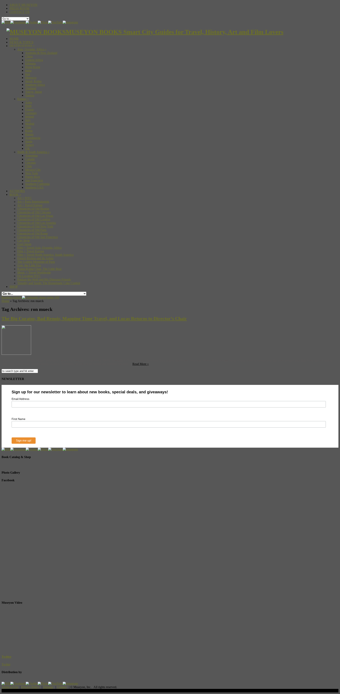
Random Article (11, 297)
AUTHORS (17, 191)
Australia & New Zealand (41, 53)
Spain (28, 141)
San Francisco (34, 180)
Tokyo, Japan (33, 91)
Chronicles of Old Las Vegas (35, 215)
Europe (23, 99)
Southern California (37, 184)
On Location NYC (29, 276)
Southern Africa (35, 84)
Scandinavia (32, 138)
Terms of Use (10, 687)
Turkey (29, 145)
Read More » (140, 364)
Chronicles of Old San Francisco (37, 237)
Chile (28, 166)
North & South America (33, 152)
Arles (28, 102)
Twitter (6, 656)
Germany (31, 113)
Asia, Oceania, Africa (31, 49)
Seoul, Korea (33, 81)
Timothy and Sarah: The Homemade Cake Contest (48, 283)
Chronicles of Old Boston (33, 208)
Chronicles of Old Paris (31, 230)
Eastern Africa (34, 60)
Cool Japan (24, 244)
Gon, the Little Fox (29, 265)
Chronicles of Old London (33, 219)
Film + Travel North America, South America (45, 254)
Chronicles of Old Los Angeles (36, 223)
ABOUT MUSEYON (23, 4)
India (28, 70)
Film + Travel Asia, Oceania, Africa (39, 247)
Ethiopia (30, 63)
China (29, 56)
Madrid (29, 123)
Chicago (30, 162)
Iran (27, 74)
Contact (62, 687)
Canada (30, 159)
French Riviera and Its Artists (35, 258)
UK (27, 148)
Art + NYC (24, 198)
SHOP (13, 286)
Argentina (31, 155)
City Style (23, 240)
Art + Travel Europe (29, 205)
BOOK (15, 194)
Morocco (30, 77)
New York (31, 173)
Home (5, 301)
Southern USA (34, 187)
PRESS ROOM (19, 8)
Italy (28, 120)
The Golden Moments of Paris (36, 261)
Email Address (20, 398)
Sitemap (48, 687)
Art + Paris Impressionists (33, 201)
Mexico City (33, 169)
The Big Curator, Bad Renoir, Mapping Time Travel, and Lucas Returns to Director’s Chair (94, 318)
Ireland (29, 116)
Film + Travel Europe (30, 251)
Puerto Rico (32, 176)
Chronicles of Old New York (35, 226)
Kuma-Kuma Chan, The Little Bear (39, 269)
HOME (14, 38)
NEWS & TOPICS (21, 42)
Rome (29, 130)
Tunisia (29, 95)
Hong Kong (32, 67)
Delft (28, 106)
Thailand (30, 88)
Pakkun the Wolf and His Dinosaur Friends (44, 279)
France (29, 109)
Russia (29, 134)
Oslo (28, 127)
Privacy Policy (30, 687)
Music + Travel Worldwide (34, 272)
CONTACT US (19, 12)
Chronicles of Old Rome (32, 233)
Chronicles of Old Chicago (34, 212)
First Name (18, 418)
